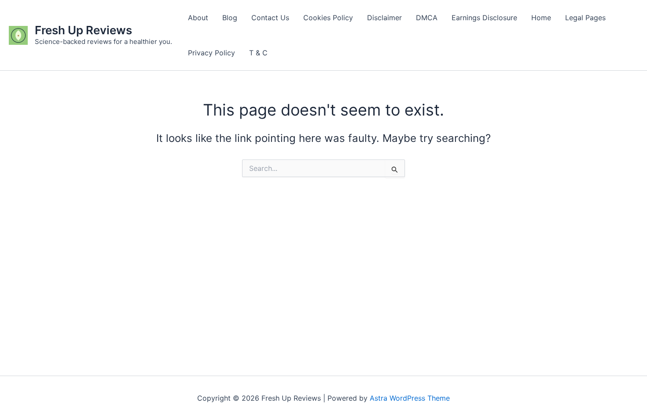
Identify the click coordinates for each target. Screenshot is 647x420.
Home (541, 17)
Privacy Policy (211, 52)
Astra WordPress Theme (410, 398)
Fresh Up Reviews (83, 30)
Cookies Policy (328, 17)
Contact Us (270, 17)
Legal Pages (585, 17)
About (198, 17)
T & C (258, 52)
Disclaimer (384, 17)
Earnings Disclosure (484, 17)
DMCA (426, 17)
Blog (229, 17)
